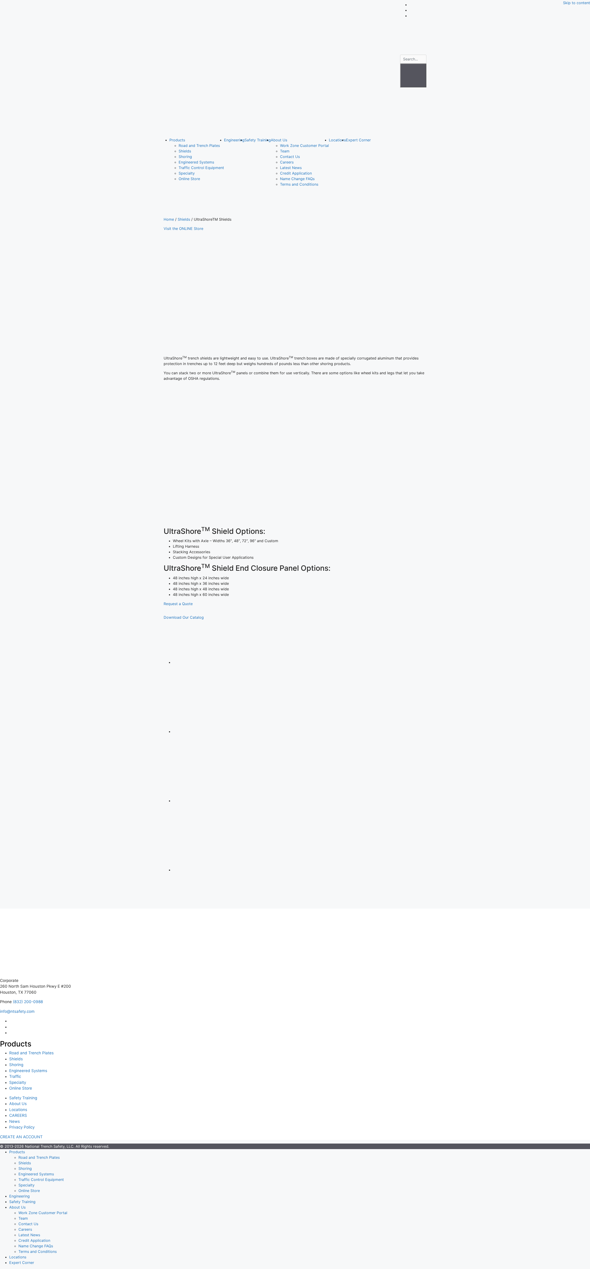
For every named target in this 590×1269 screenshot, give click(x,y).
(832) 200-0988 (28, 1001)
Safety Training (258, 140)
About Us (279, 140)
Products (177, 140)
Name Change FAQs (297, 178)
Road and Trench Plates (199, 145)
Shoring (185, 156)
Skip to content (576, 2)
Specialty (187, 173)
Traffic (15, 1076)
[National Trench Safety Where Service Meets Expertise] (280, 67)
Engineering (234, 140)
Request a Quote (178, 603)
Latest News (291, 167)
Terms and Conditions (299, 184)
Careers (287, 162)
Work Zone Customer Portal (304, 145)
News (14, 1121)
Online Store (189, 178)
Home (169, 219)
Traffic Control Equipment (201, 167)
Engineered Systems (196, 162)
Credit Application (296, 173)
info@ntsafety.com (17, 1011)
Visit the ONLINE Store (183, 228)
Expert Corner (358, 140)
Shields (185, 151)
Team (284, 151)
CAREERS (18, 1115)
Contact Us (290, 156)
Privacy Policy (22, 1127)
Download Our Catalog (184, 617)
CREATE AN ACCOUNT (21, 1137)
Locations (337, 140)
